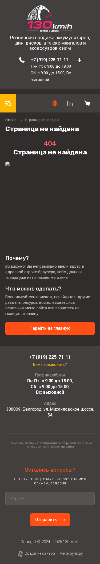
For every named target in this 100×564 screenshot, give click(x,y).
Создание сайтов (39, 553)
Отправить (46, 519)
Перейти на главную (50, 328)
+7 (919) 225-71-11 (49, 59)
